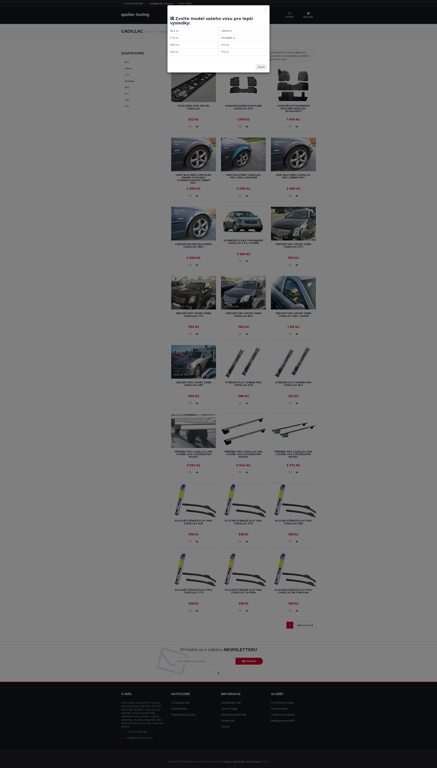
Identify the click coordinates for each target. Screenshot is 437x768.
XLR (174, 51)
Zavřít (261, 67)
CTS (174, 37)
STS (225, 44)
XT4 (225, 51)
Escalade (228, 37)
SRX (174, 44)
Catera (226, 30)
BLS (174, 30)
